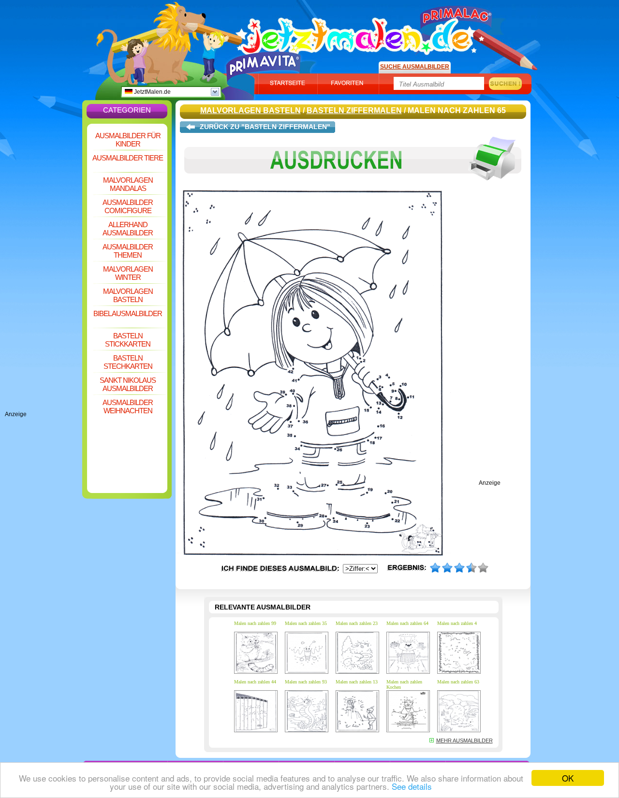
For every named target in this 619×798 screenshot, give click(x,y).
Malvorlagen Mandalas (128, 184)
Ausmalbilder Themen (128, 251)
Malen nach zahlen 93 (306, 681)
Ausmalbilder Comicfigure (128, 206)
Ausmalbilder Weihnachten (128, 406)
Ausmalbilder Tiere (127, 158)
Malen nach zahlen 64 (407, 623)
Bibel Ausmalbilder (127, 313)
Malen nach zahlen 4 (457, 623)
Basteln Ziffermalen (354, 110)
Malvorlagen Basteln (128, 295)
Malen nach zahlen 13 (357, 681)
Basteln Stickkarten (127, 340)
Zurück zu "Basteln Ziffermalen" (265, 127)
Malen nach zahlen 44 (255, 681)
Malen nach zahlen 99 (255, 623)
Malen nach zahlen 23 (357, 623)
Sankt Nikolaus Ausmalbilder (128, 384)
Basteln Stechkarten (127, 362)
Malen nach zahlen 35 (306, 623)
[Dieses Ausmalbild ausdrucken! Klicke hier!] (353, 187)
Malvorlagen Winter (128, 273)
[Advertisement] (43, 266)
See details (412, 786)
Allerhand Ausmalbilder (128, 228)
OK (568, 778)
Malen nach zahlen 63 (458, 681)
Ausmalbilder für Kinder (128, 139)
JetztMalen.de (152, 91)
